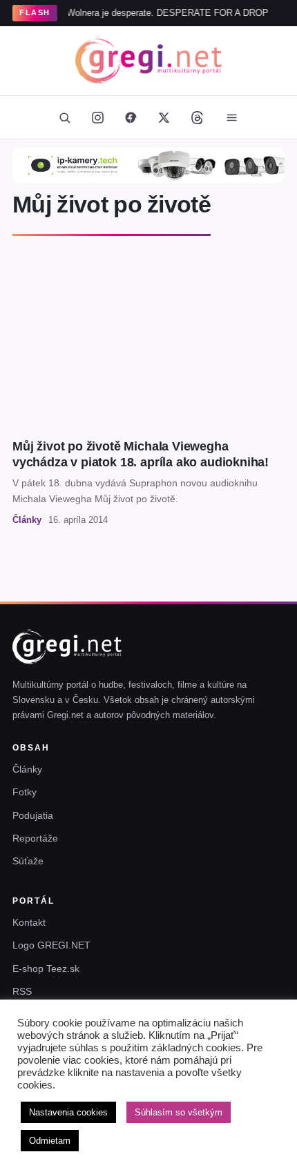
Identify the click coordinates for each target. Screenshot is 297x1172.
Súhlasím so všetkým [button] (178, 1112)
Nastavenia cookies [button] (68, 1112)
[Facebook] (130, 117)
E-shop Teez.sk (45, 968)
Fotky (24, 791)
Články (27, 769)
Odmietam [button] (49, 1140)
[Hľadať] (64, 117)
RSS (22, 991)
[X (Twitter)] (164, 117)
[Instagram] (97, 117)
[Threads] (197, 117)
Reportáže (35, 838)
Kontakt (29, 922)
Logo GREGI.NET (51, 945)
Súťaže (28, 860)
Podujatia (32, 815)
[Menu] (231, 117)
